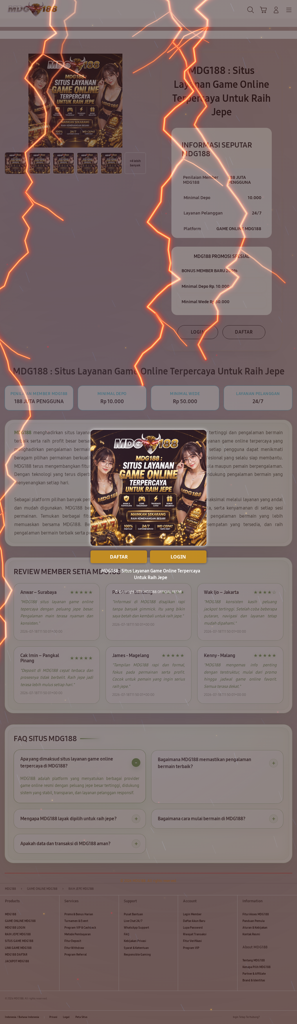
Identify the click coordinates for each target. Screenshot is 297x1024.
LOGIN (178, 557)
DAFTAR (119, 557)
